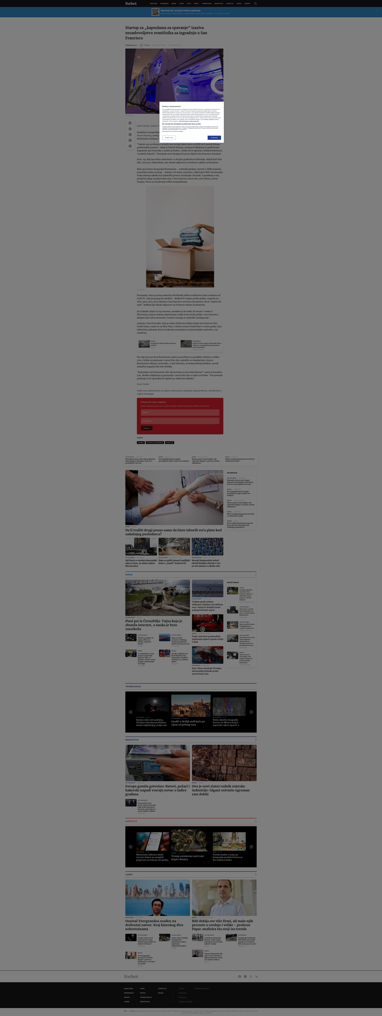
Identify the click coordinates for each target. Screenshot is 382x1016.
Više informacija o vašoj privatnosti (189, 121)
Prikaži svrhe (169, 137)
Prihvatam (214, 137)
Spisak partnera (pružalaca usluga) (172, 131)
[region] (191, 122)
